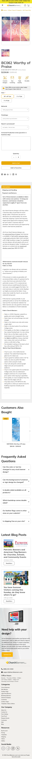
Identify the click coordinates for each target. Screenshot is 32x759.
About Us (3, 710)
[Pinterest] (16, 174)
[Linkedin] (13, 174)
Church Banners (5, 687)
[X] (10, 174)
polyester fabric (23, 236)
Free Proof (4, 716)
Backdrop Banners (6, 695)
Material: (4, 106)
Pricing (3, 732)
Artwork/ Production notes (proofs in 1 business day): (14, 133)
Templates (4, 734)
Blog (2, 724)
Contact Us (7, 654)
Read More (9, 563)
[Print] (8, 174)
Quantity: (16, 153)
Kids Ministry (4, 689)
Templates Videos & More (8, 703)
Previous (2, 431)
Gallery (3, 740)
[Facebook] (2, 174)
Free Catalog (4, 714)
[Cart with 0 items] (28, 5)
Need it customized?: (8, 124)
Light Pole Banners (6, 693)
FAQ (2, 722)
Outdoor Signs (5, 701)
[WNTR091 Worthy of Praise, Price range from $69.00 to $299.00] (16, 429)
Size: (3, 93)
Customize (4, 699)
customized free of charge (12, 234)
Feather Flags (4, 691)
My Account (4, 730)
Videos (3, 738)
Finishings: (4, 115)
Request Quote (5, 718)
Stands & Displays (6, 697)
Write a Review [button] (22, 70)
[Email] (5, 174)
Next (29, 431)
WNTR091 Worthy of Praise (16, 444)
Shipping (3, 736)
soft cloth (7, 238)
